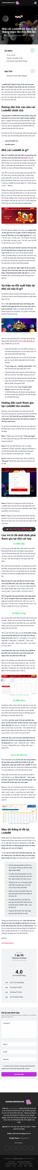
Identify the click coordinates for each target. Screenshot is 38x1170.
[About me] (30, 1147)
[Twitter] (7, 1147)
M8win (31, 1166)
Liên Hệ (20, 1166)
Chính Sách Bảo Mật (11, 1163)
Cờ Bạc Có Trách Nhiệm (25, 1163)
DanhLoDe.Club (18, 1158)
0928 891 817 (24, 1138)
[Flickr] (19, 1147)
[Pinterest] (13, 1147)
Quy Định (7, 1166)
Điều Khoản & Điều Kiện (23, 1161)
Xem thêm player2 (7, 943)
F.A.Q (14, 1166)
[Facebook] (24, 1147)
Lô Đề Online (12, 1108)
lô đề (25, 158)
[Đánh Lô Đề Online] (11, 2)
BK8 (25, 1166)
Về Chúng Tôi (11, 1161)
